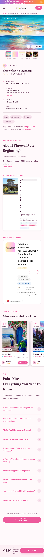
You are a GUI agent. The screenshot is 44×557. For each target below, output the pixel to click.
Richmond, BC (14, 13)
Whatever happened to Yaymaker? (17, 471)
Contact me (33, 272)
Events (5, 13)
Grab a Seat (23, 362)
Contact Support (23, 520)
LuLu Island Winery (12, 90)
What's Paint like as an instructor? (17, 430)
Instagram (32, 225)
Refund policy (26, 129)
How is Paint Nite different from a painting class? (17, 419)
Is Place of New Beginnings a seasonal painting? (19, 460)
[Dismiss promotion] (41, 2)
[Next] (38, 32)
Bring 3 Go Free (29, 127)
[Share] (28, 47)
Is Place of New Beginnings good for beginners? (18, 409)
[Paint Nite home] (20, 7)
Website (24, 225)
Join (38, 7)
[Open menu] (4, 7)
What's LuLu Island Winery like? (16, 439)
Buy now (24, 3)
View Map (9, 95)
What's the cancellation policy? (16, 500)
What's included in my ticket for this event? (17, 480)
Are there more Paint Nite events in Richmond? (17, 449)
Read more (7, 167)
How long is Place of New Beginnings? (19, 491)
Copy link (38, 46)
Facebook (24, 227)
